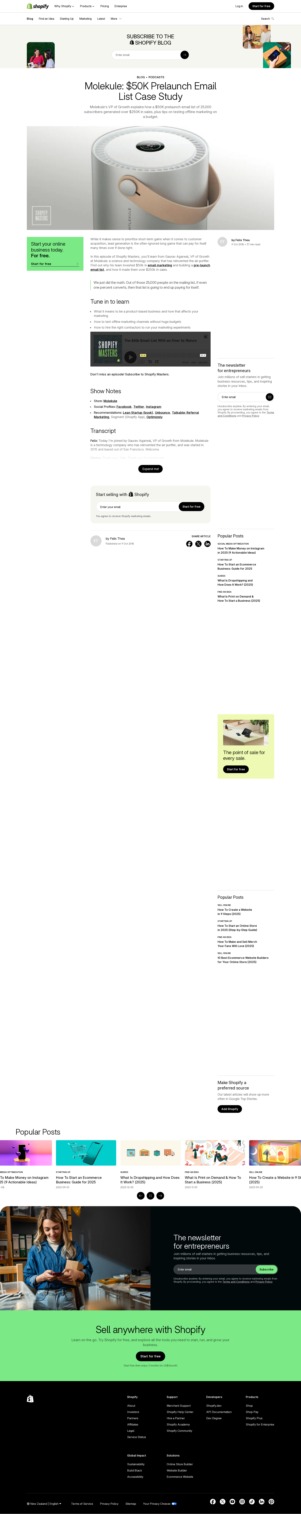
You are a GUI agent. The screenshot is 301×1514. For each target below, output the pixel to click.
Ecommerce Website (180, 1476)
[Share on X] (198, 544)
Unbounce (162, 412)
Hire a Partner (176, 1418)
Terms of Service (82, 1503)
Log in (239, 6)
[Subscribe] (184, 55)
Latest (101, 18)
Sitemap (130, 1503)
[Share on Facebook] (189, 544)
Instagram (153, 407)
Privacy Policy (250, 415)
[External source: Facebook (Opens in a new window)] (213, 1501)
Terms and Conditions (236, 1281)
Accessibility (135, 1476)
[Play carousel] (150, 1196)
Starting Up (67, 18)
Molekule (110, 401)
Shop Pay (252, 1412)
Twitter (138, 407)
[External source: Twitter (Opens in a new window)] (222, 1501)
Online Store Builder (180, 1464)
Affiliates (132, 1424)
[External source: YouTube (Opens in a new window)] (232, 1501)
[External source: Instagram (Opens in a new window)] (242, 1501)
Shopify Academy (178, 1424)
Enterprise (120, 6)
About (131, 1405)
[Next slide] (160, 1196)
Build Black (134, 1470)
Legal (130, 1430)
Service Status (136, 1437)
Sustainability (136, 1464)
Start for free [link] (191, 506)
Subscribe (266, 1269)
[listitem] (150, 1164)
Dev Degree (214, 1418)
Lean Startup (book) (138, 412)
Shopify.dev (214, 1405)
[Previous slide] (141, 1196)
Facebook (124, 407)
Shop (249, 1405)
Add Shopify (229, 1109)
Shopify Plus (254, 1418)
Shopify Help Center (180, 1412)
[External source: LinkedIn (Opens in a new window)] (261, 1501)
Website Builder (177, 1470)
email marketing (160, 265)
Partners (132, 1418)
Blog (30, 18)
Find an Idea (46, 18)
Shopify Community (179, 1430)
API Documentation (219, 1412)
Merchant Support (179, 1405)
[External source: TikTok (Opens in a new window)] (252, 1501)
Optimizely (154, 417)
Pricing (104, 6)
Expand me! (150, 469)
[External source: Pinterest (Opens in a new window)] (271, 1501)
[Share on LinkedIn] (207, 544)
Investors (133, 1412)
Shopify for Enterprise (260, 1424)
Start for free (261, 6)
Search (265, 18)
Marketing (85, 18)
